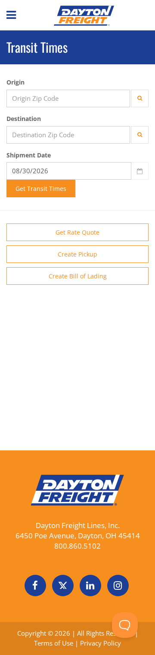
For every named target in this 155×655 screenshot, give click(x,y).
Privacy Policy (100, 643)
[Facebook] (35, 585)
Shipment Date (28, 155)
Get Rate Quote (77, 232)
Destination (23, 119)
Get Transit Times (41, 188)
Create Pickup (77, 254)
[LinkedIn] (90, 585)
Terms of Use (54, 643)
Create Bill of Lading (78, 276)
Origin (15, 82)
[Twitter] (63, 585)
